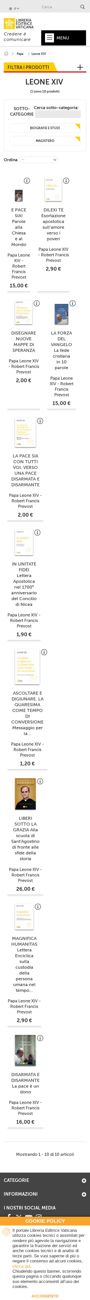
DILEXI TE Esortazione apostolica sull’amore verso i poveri (53, 224)
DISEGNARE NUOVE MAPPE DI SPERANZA (23, 341)
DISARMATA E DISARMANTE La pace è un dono (25, 1083)
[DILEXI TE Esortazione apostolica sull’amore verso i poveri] (53, 189)
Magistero (45, 141)
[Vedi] (27, 183)
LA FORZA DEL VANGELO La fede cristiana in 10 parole (61, 350)
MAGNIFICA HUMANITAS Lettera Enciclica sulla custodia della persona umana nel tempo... (24, 964)
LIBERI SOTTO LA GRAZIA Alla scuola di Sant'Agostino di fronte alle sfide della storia (25, 838)
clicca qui (21, 1266)
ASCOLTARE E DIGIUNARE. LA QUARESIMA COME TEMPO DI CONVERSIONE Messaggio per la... (27, 713)
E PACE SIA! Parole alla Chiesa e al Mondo (18, 227)
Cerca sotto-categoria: (56, 107)
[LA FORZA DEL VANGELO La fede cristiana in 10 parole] (61, 314)
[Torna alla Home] (6, 54)
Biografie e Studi (45, 128)
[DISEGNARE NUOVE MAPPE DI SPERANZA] (23, 312)
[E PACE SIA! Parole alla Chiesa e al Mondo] (18, 195)
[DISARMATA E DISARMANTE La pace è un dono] (25, 1050)
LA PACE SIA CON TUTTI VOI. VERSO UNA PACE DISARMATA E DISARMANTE (25, 470)
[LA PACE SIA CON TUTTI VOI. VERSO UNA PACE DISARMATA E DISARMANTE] (25, 432)
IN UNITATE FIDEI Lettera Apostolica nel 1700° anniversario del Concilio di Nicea (24, 584)
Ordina (11, 159)
